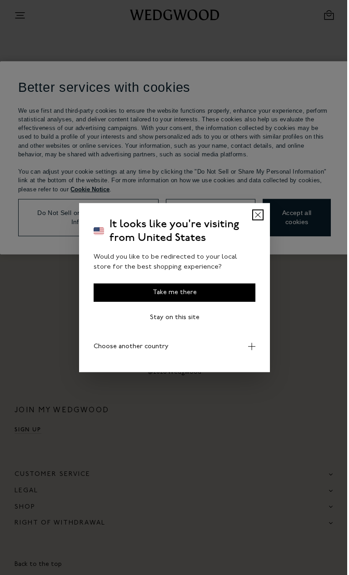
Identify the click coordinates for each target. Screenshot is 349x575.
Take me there (171, 292)
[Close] (254, 214)
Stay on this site (171, 317)
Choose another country (127, 346)
